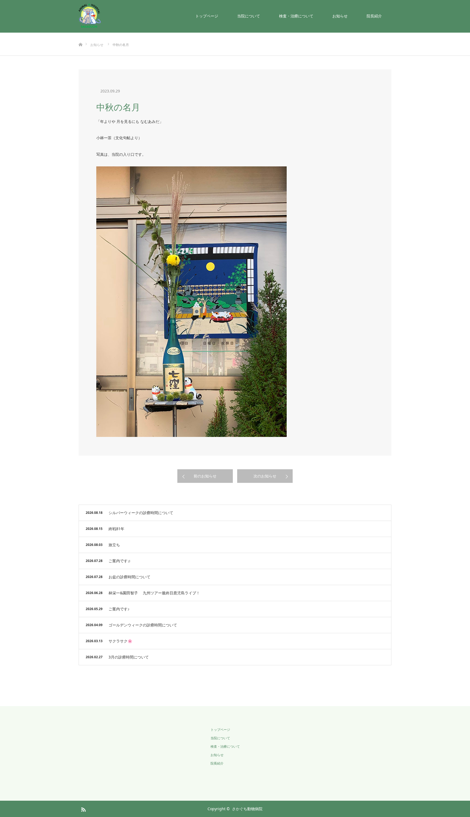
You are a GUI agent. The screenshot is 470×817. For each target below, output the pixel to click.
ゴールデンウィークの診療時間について (143, 624)
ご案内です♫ (120, 560)
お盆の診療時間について (129, 576)
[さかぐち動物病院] (101, 16)
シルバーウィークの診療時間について (141, 512)
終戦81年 (116, 528)
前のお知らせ (205, 476)
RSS (83, 808)
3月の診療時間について (129, 657)
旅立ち (114, 544)
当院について (248, 15)
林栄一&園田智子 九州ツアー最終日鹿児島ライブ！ (154, 592)
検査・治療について (296, 15)
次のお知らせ (264, 476)
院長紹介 (374, 15)
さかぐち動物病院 (247, 808)
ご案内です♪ (119, 608)
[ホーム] (80, 36)
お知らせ (340, 15)
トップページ (206, 15)
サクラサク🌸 (120, 641)
